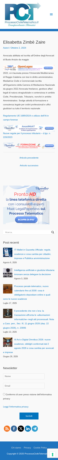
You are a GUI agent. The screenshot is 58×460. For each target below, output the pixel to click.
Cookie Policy (40, 448)
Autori (6, 48)
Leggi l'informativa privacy (15, 407)
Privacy (27, 448)
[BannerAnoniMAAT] (29, 128)
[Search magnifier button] (53, 232)
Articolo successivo (29, 165)
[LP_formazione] (29, 145)
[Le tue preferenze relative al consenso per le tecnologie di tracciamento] (53, 455)
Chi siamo (16, 448)
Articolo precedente (29, 158)
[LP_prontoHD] (26, 205)
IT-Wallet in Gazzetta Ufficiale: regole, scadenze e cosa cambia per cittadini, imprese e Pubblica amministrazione (32, 254)
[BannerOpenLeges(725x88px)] (29, 68)
